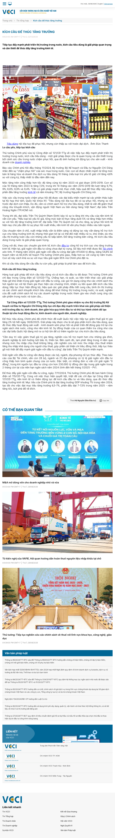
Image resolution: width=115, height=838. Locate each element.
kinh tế (31, 192)
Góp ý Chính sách (67, 816)
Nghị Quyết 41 (66, 825)
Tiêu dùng (12, 143)
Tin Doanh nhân (9, 821)
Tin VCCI (6, 811)
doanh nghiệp (22, 162)
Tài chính (108, 248)
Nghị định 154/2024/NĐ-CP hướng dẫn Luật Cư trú (26, 699)
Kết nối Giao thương (68, 811)
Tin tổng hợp (22, 20)
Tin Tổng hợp (7, 816)
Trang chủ (7, 20)
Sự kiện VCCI (7, 830)
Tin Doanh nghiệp (9, 825)
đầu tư (65, 245)
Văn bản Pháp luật (68, 830)
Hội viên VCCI (66, 821)
